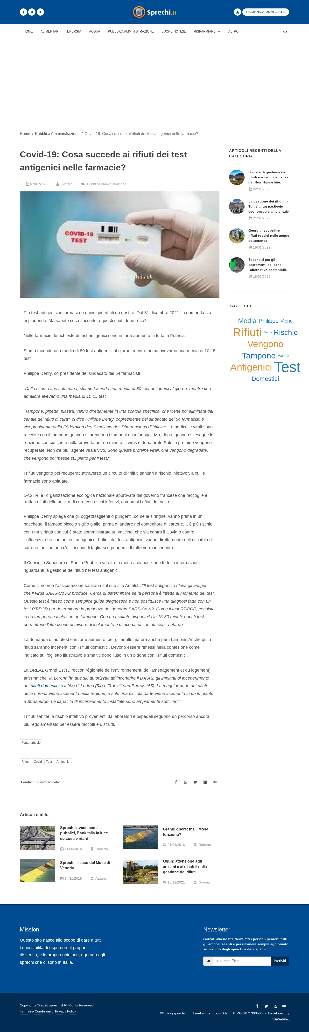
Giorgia (66, 184)
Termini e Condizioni (35, 1011)
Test (49, 761)
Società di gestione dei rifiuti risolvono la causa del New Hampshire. (268, 177)
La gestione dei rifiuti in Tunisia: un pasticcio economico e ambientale (268, 206)
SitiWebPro (280, 1019)
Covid (38, 761)
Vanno (283, 355)
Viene (287, 321)
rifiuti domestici (45, 685)
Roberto (101, 849)
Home (25, 133)
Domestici (265, 378)
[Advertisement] (154, 75)
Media (247, 320)
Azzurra (101, 878)
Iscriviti (280, 961)
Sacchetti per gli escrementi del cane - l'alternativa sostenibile (267, 265)
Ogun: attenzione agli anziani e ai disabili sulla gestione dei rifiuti (185, 866)
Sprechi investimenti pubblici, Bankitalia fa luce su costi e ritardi (84, 833)
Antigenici (63, 761)
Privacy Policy (65, 1011)
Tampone (259, 355)
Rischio (286, 332)
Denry (268, 332)
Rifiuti (25, 761)
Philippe (269, 320)
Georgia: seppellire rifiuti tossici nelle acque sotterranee (268, 236)
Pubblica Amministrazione (57, 133)
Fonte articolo (31, 742)
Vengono (265, 344)
